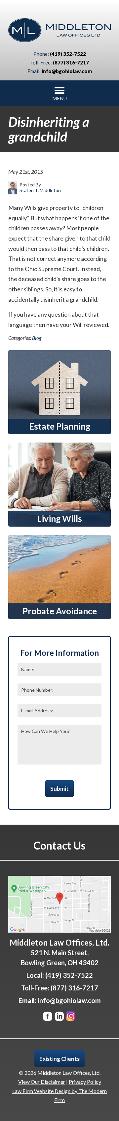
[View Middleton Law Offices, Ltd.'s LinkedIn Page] (60, 1017)
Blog (36, 338)
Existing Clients (59, 1058)
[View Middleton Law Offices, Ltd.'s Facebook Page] (48, 1017)
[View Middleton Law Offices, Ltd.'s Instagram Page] (71, 1017)
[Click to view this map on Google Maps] (59, 904)
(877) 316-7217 (71, 62)
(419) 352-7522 (68, 54)
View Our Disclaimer (41, 1081)
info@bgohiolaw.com (67, 71)
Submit (59, 788)
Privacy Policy (85, 1081)
